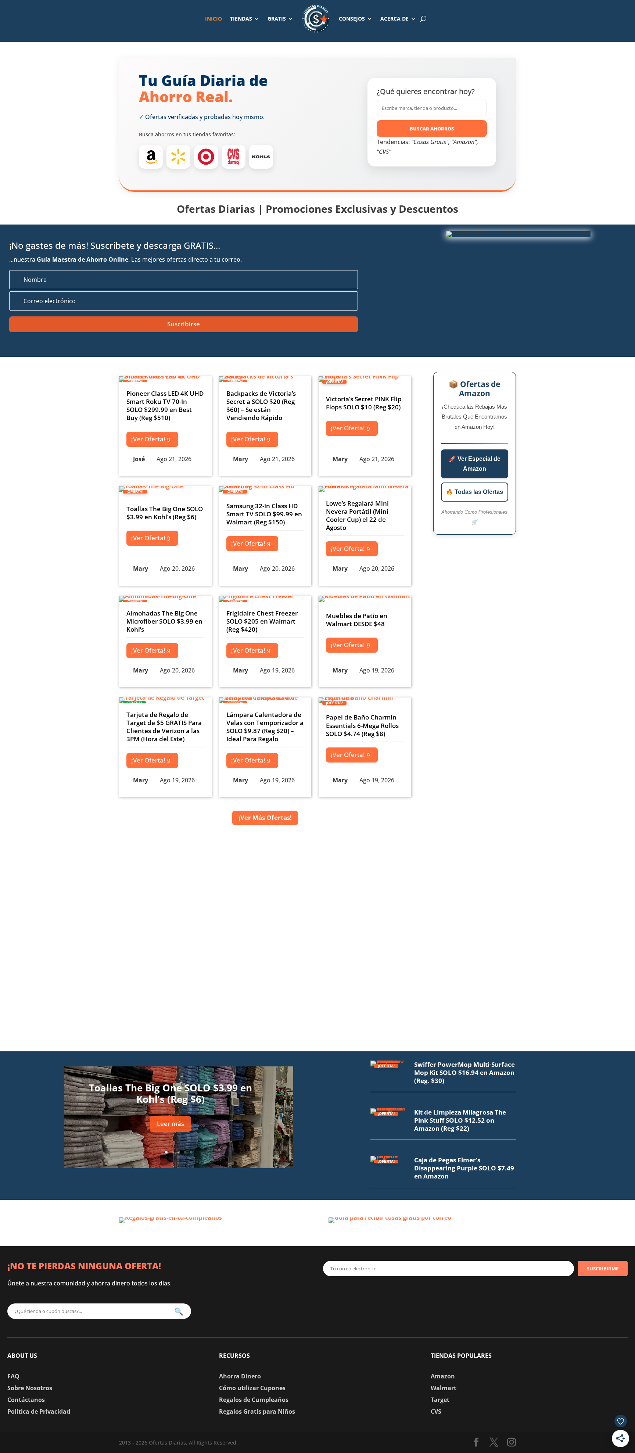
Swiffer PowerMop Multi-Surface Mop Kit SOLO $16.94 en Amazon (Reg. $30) (464, 1072)
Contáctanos (26, 1400)
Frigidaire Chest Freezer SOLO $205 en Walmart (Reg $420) (262, 621)
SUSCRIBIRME (602, 1268)
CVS (436, 1411)
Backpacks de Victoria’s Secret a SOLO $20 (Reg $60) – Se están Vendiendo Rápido (261, 405)
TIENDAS (241, 18)
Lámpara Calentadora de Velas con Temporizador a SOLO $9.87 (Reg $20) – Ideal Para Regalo (265, 726)
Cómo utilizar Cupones (252, 1388)
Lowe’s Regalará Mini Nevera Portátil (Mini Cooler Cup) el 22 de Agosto (357, 515)
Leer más (170, 1123)
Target (440, 1400)
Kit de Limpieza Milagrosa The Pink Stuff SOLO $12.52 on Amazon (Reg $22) (460, 1120)
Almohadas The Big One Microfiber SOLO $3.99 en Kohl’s (164, 621)
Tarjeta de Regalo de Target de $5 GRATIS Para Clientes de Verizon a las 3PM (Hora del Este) (164, 726)
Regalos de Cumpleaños (253, 1400)
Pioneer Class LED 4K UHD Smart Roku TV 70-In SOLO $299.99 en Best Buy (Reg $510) (165, 405)
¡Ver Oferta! (148, 439)
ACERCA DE (394, 18)
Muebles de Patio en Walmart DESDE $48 (356, 619)
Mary (240, 459)
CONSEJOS (352, 18)
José (139, 459)
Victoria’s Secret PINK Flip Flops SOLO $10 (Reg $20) (364, 403)
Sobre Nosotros (29, 1388)
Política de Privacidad (38, 1411)
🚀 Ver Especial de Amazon (475, 464)
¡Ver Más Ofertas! (265, 817)
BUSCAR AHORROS (432, 128)
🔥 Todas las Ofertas (474, 492)
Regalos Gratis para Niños (257, 1411)
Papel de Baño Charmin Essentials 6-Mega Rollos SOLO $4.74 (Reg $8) (362, 725)
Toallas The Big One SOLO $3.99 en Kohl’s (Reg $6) (164, 513)
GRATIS (277, 18)
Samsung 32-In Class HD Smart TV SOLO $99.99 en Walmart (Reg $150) (264, 514)
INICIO (213, 18)
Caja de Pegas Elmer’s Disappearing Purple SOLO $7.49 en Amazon (464, 1168)
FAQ (13, 1376)
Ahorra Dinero (240, 1376)
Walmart (443, 1388)
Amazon (443, 1376)
